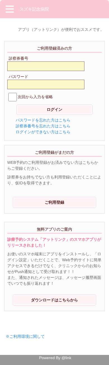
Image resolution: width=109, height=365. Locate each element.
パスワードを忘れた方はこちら (43, 120)
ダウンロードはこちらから (54, 300)
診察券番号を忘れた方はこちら (43, 126)
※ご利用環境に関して (25, 336)
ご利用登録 (54, 202)
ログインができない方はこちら (43, 132)
